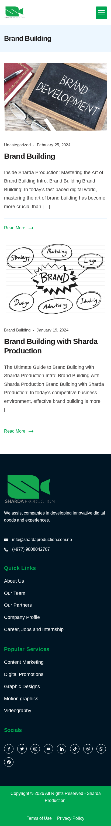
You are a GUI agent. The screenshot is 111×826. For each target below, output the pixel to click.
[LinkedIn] (61, 749)
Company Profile (22, 617)
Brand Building (29, 156)
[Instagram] (35, 749)
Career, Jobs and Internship (34, 629)
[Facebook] (8, 749)
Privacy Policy (70, 818)
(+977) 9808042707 (31, 549)
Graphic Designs (22, 686)
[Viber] (88, 749)
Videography (17, 710)
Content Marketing (24, 662)
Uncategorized (17, 144)
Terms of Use (39, 818)
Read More (14, 227)
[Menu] (101, 12)
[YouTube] (48, 749)
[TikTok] (74, 749)
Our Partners (18, 605)
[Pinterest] (8, 762)
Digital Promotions (23, 674)
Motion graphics (21, 698)
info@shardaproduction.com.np (42, 539)
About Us (14, 581)
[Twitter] (22, 749)
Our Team (14, 593)
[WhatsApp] (101, 749)
